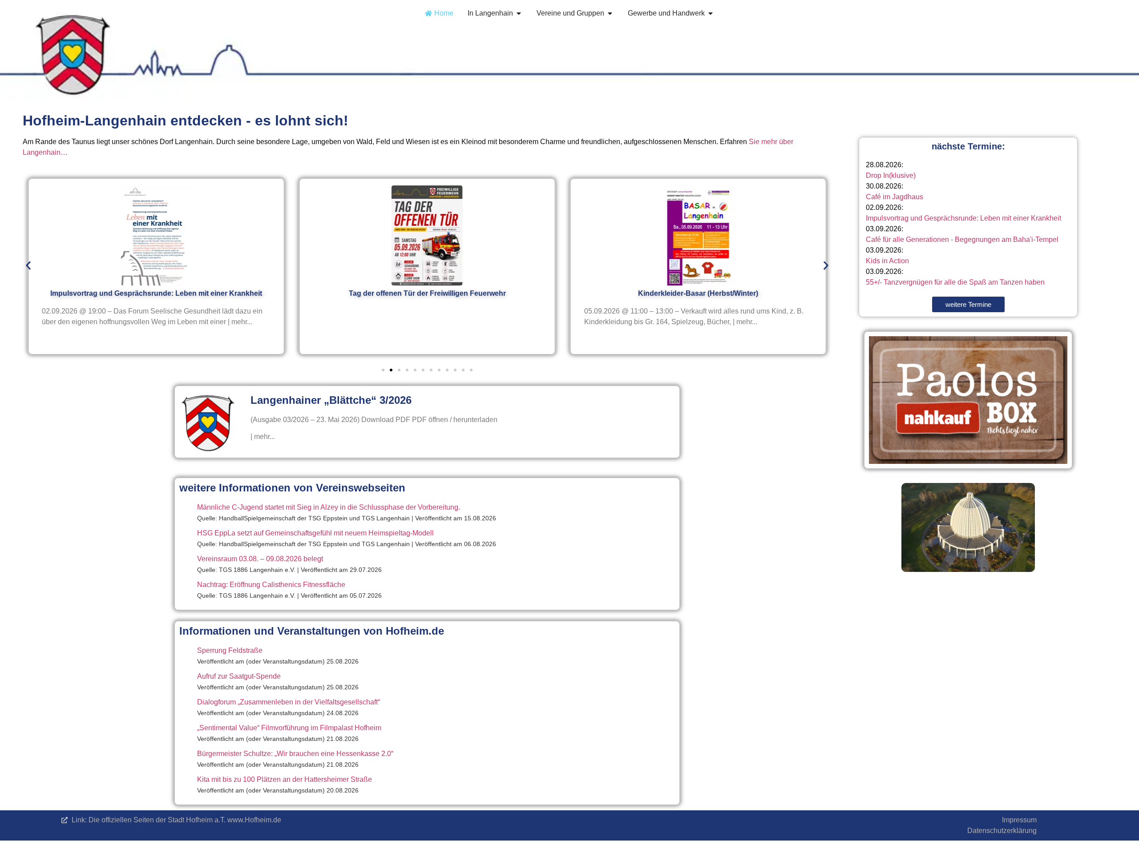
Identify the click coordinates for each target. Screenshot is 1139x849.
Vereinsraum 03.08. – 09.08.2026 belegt (260, 559)
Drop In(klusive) (891, 175)
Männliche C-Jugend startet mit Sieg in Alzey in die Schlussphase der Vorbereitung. (328, 507)
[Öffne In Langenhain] (518, 13)
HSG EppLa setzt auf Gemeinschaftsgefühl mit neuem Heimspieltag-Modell (315, 533)
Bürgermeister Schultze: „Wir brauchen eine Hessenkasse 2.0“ (295, 753)
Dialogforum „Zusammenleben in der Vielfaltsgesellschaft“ (288, 702)
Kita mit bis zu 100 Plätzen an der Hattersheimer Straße (284, 779)
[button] (28, 265)
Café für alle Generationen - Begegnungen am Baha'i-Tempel (962, 239)
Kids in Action (887, 261)
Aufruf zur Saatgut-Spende (239, 676)
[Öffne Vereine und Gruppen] (610, 13)
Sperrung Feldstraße (230, 650)
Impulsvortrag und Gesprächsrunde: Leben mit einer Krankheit (963, 218)
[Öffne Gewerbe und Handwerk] (710, 13)
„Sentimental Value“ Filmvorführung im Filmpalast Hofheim (289, 728)
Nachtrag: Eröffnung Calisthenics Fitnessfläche (271, 584)
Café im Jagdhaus (894, 197)
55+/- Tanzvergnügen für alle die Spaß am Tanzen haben (955, 282)
